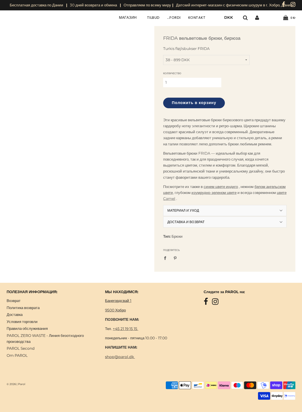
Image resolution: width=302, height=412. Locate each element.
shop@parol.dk (120, 357)
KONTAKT (197, 17)
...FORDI (174, 17)
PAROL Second (21, 348)
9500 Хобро (115, 310)
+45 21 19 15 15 (125, 329)
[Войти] (257, 17)
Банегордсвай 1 (118, 300)
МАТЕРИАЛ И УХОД (183, 210)
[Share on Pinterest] (175, 258)
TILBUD (153, 17)
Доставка (15, 314)
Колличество (172, 73)
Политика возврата (23, 308)
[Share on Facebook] (166, 258)
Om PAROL (17, 355)
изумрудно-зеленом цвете (214, 192)
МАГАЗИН (128, 17)
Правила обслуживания (27, 328)
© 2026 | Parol (16, 384)
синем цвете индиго (221, 186)
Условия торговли (22, 321)
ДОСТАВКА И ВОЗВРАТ (186, 222)
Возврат (14, 300)
